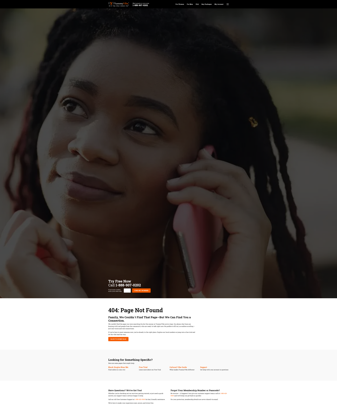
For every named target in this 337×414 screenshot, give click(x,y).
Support (203, 367)
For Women (180, 4)
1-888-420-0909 (140, 399)
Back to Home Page (118, 339)
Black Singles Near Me (118, 367)
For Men (190, 4)
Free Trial (143, 367)
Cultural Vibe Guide (178, 367)
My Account (218, 4)
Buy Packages (206, 4)
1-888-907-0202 (140, 5)
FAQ (197, 4)
